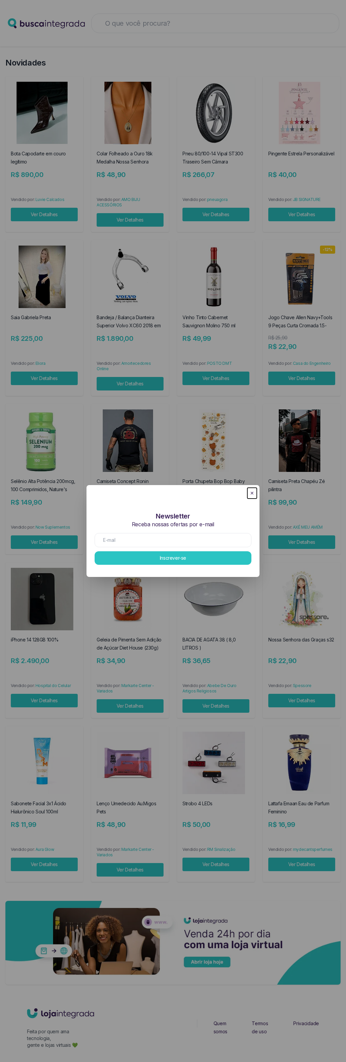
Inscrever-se (173, 558)
